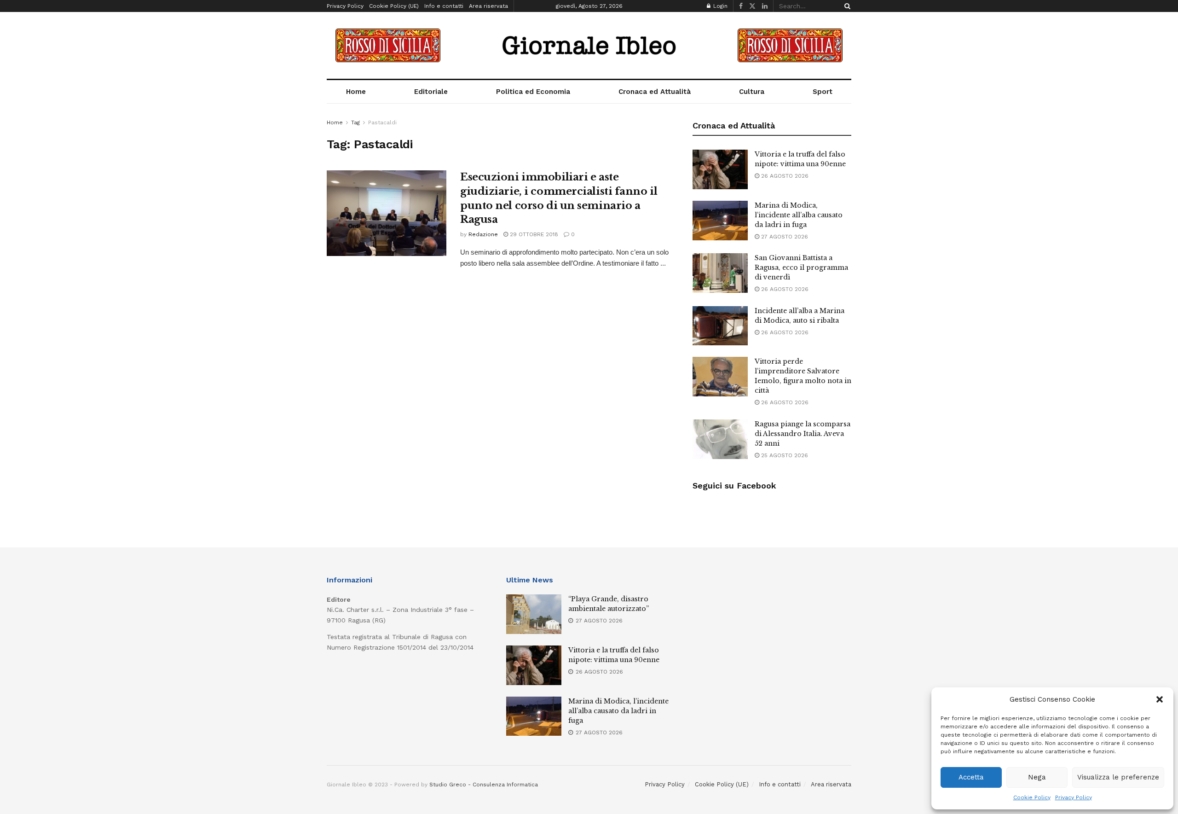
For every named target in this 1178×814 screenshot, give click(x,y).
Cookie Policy (1032, 797)
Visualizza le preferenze (1118, 777)
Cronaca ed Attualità (654, 91)
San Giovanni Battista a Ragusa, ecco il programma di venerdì (801, 267)
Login (719, 6)
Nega (1037, 777)
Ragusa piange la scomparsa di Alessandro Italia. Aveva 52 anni (802, 434)
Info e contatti (443, 6)
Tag (355, 122)
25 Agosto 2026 (783, 455)
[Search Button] (846, 6)
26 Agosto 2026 (783, 176)
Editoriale (431, 91)
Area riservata (488, 6)
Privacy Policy (1073, 797)
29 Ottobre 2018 (533, 234)
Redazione (483, 234)
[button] (1159, 699)
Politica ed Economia (533, 91)
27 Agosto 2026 (783, 236)
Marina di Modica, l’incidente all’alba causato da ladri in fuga (799, 215)
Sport (822, 91)
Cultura (751, 91)
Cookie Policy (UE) (394, 6)
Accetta (971, 777)
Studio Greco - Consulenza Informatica (483, 784)
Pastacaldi (382, 122)
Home (356, 91)
